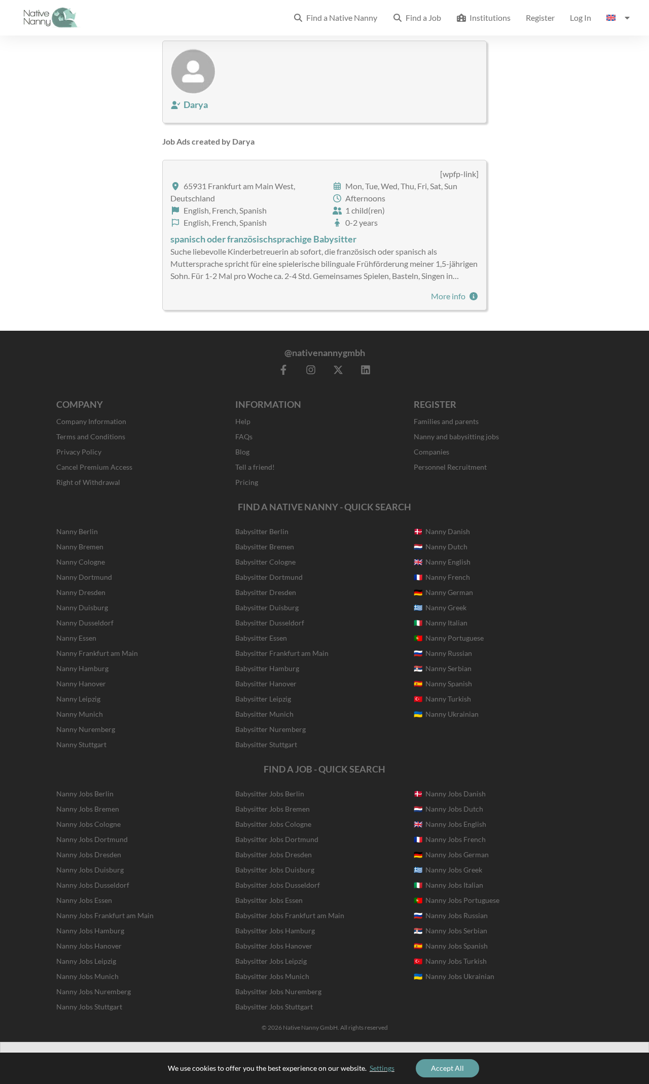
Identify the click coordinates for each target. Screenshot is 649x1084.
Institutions (488, 17)
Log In (580, 17)
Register (540, 17)
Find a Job (422, 17)
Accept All (447, 1068)
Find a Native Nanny (340, 17)
